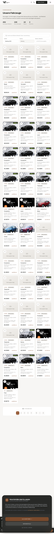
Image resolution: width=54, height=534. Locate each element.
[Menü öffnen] (50, 2)
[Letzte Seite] (43, 412)
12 (36, 412)
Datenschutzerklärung (34, 510)
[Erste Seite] (10, 412)
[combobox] (28, 35)
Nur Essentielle (27, 523)
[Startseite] (6, 2)
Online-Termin (41, 2)
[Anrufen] (34, 2)
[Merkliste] (31, 2)
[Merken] (4, 47)
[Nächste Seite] (39, 412)
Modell (21, 38)
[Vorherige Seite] (14, 412)
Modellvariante (39, 38)
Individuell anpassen (27, 527)
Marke (5, 38)
